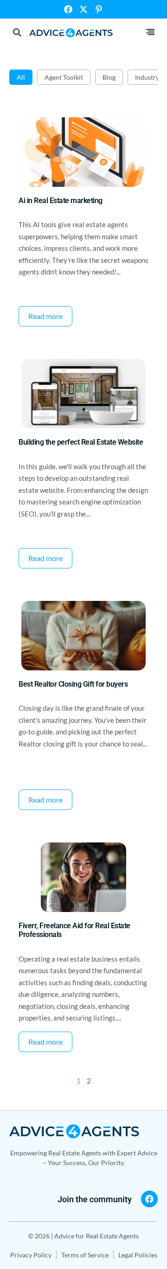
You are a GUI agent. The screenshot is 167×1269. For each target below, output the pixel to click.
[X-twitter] (83, 9)
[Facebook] (68, 9)
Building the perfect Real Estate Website (81, 442)
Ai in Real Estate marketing (61, 200)
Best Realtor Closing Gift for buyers (73, 684)
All (21, 77)
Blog (109, 77)
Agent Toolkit (64, 77)
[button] (150, 32)
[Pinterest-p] (99, 9)
